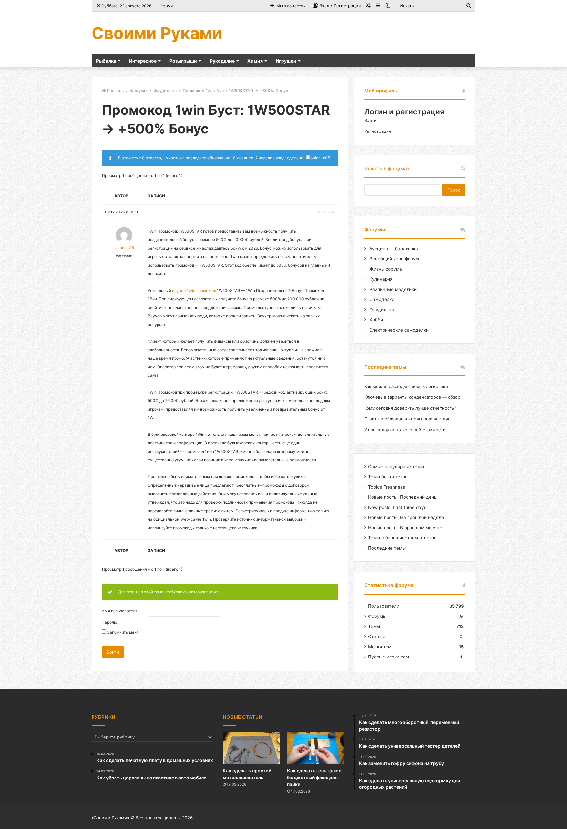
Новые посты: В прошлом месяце (405, 527)
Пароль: (109, 622)
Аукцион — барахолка (393, 248)
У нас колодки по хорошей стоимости (405, 429)
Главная (115, 90)
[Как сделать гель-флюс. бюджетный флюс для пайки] (315, 748)
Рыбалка (106, 61)
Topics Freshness (386, 487)
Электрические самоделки (398, 330)
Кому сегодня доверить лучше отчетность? (410, 408)
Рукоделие (222, 61)
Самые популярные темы (396, 466)
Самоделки (381, 299)
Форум (166, 5)
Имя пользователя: (120, 611)
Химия (255, 61)
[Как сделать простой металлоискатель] (251, 748)
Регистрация (377, 131)
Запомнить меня (123, 632)
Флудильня (165, 90)
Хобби (375, 319)
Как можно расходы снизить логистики (406, 386)
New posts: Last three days (397, 507)
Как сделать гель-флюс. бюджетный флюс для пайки (315, 777)
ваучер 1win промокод (193, 290)
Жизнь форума (385, 269)
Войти (113, 652)
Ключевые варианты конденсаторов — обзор (412, 397)
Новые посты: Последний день (402, 497)
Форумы (138, 90)
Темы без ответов (388, 476)
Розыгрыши (183, 61)
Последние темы (387, 548)
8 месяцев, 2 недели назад (258, 157)
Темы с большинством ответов (402, 537)
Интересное (143, 61)
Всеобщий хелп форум (393, 258)
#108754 (326, 212)
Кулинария (380, 279)
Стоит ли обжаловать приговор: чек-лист (408, 418)
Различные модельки (392, 289)
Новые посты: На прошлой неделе (406, 517)
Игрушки (286, 61)
